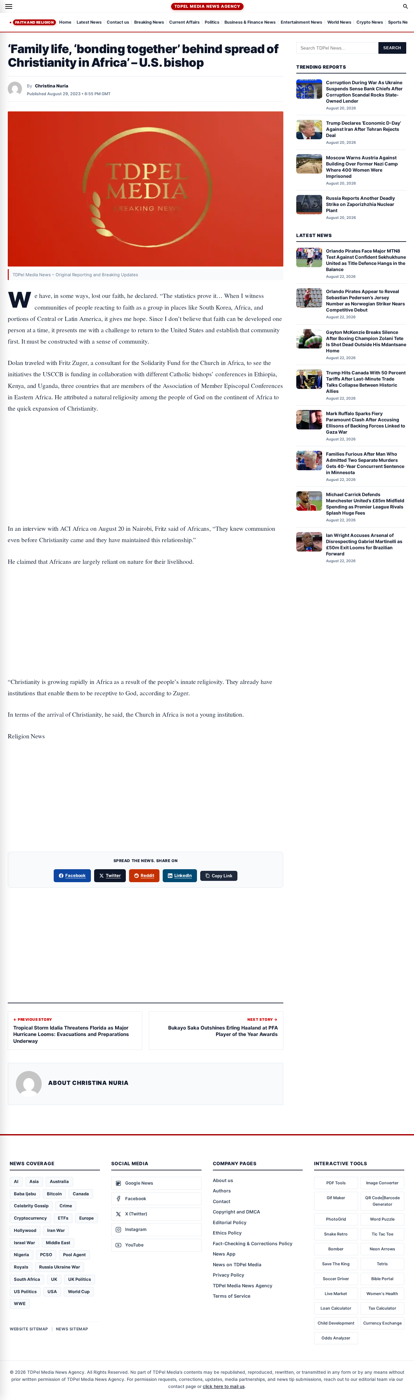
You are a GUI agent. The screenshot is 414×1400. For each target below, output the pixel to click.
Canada (81, 1193)
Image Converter (382, 1182)
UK (54, 1279)
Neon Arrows (382, 1248)
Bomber (335, 1248)
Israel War (24, 1242)
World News (339, 22)
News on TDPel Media (237, 1264)
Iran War (56, 1230)
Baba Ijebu (25, 1193)
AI (16, 1181)
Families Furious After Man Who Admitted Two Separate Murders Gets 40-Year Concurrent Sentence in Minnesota (365, 463)
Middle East (58, 1242)
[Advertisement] (145, 448)
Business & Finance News (250, 22)
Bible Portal (382, 1278)
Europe (86, 1218)
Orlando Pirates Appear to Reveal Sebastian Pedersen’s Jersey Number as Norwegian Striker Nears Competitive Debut (365, 301)
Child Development (336, 1323)
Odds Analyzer (335, 1338)
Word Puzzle (382, 1219)
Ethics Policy (227, 1232)
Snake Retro (336, 1234)
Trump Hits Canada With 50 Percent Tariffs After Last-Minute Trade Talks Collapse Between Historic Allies (366, 382)
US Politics (25, 1291)
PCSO (46, 1254)
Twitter (113, 875)
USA (52, 1291)
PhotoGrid (336, 1219)
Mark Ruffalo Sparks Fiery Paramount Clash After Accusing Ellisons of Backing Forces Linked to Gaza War (365, 422)
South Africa (27, 1279)
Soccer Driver (336, 1278)
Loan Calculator (336, 1308)
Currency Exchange (382, 1323)
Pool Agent (74, 1254)
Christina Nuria (51, 85)
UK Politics (79, 1279)
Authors (222, 1190)
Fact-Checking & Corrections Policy (252, 1243)
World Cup (79, 1291)
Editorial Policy (229, 1222)
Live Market (336, 1293)
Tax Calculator (382, 1308)
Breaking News (149, 22)
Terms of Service (231, 1296)
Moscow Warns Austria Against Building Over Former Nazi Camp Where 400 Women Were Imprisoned (362, 166)
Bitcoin (54, 1193)
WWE (20, 1303)
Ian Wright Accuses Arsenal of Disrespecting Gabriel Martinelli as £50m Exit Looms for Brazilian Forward (364, 544)
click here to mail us (224, 1386)
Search (392, 48)
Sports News (401, 22)
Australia (59, 1181)
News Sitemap (72, 1328)
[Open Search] (405, 6)
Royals (21, 1266)
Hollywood (25, 1230)
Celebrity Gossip (31, 1205)
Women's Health (382, 1293)
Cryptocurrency (30, 1218)
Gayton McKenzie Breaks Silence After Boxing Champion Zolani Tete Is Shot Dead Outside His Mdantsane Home (366, 341)
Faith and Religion (34, 22)
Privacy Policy (228, 1275)
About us (223, 1180)
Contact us (118, 22)
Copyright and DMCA (236, 1211)
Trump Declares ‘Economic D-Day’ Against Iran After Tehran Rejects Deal (363, 129)
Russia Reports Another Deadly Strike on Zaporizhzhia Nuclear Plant (360, 204)
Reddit (147, 875)
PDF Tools (336, 1182)
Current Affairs (184, 22)
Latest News (89, 22)
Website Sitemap (29, 1328)
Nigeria (21, 1254)
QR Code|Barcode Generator (382, 1201)
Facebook (75, 875)
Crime (66, 1205)
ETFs (63, 1218)
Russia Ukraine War (59, 1266)
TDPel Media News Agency (207, 6)
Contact (221, 1201)
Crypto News (369, 22)
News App (224, 1254)
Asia (34, 1181)
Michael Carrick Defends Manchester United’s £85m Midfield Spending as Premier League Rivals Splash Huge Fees (365, 504)
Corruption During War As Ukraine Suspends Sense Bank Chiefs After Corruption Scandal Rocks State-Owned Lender (364, 92)
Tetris (382, 1263)
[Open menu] (9, 6)
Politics (212, 22)
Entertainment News (301, 22)
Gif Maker (336, 1197)
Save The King (336, 1263)
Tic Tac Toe (382, 1234)
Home (65, 22)
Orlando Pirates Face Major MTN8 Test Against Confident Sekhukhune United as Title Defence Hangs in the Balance (366, 260)
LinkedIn (183, 875)
